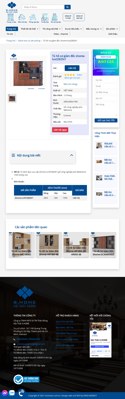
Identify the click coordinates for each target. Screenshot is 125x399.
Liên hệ (72, 68)
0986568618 (34, 339)
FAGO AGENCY (90, 395)
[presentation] (113, 246)
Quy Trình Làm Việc (65, 321)
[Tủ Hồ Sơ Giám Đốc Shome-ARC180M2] (21, 244)
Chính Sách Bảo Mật (65, 345)
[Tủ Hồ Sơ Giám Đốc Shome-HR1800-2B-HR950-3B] (76, 244)
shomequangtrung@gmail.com (30, 344)
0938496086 (22, 339)
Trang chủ (11, 40)
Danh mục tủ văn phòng (29, 40)
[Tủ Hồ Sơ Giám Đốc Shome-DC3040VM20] (103, 244)
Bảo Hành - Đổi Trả (64, 327)
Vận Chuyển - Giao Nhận (67, 339)
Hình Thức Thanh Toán (66, 333)
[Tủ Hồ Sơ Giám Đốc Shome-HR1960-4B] (49, 244)
